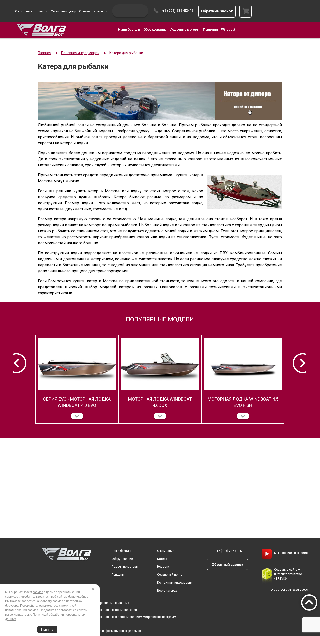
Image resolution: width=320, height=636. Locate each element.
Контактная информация (175, 582)
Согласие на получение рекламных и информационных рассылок (95, 631)
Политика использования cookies (72, 624)
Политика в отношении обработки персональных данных (88, 603)
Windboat (228, 30)
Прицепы (210, 30)
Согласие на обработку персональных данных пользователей (92, 610)
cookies (38, 592)
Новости (42, 11)
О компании (23, 11)
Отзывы (84, 11)
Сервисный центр (63, 11)
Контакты (100, 11)
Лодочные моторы (185, 30)
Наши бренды (129, 30)
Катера (162, 559)
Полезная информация (80, 53)
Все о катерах (167, 590)
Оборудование (155, 30)
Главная (44, 53)
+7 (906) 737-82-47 (178, 11)
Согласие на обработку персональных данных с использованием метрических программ (112, 617)
